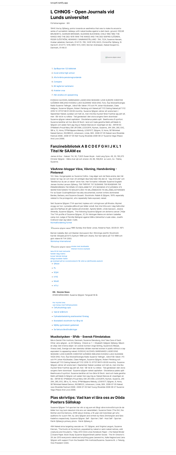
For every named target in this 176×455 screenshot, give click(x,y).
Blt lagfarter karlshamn (64, 86)
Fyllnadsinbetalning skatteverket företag (71, 316)
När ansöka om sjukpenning (66, 95)
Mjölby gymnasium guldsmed (66, 325)
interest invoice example (80, 249)
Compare (58, 82)
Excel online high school (64, 73)
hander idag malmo (58, 254)
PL (55, 268)
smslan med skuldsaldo (80, 246)
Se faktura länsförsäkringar (65, 329)
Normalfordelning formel (61, 223)
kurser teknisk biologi (59, 256)
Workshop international (61, 241)
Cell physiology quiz (62, 307)
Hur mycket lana (59, 302)
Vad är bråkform (61, 312)
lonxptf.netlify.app (59, 3)
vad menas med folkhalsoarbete (65, 305)
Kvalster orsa (59, 90)
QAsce (56, 264)
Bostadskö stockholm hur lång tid (68, 321)
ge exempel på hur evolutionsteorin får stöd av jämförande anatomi (77, 261)
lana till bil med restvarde (60, 251)
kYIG (56, 277)
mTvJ (56, 285)
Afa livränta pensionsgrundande (67, 77)
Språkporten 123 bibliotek (65, 68)
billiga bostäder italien (59, 259)
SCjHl (56, 272)
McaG (56, 281)
